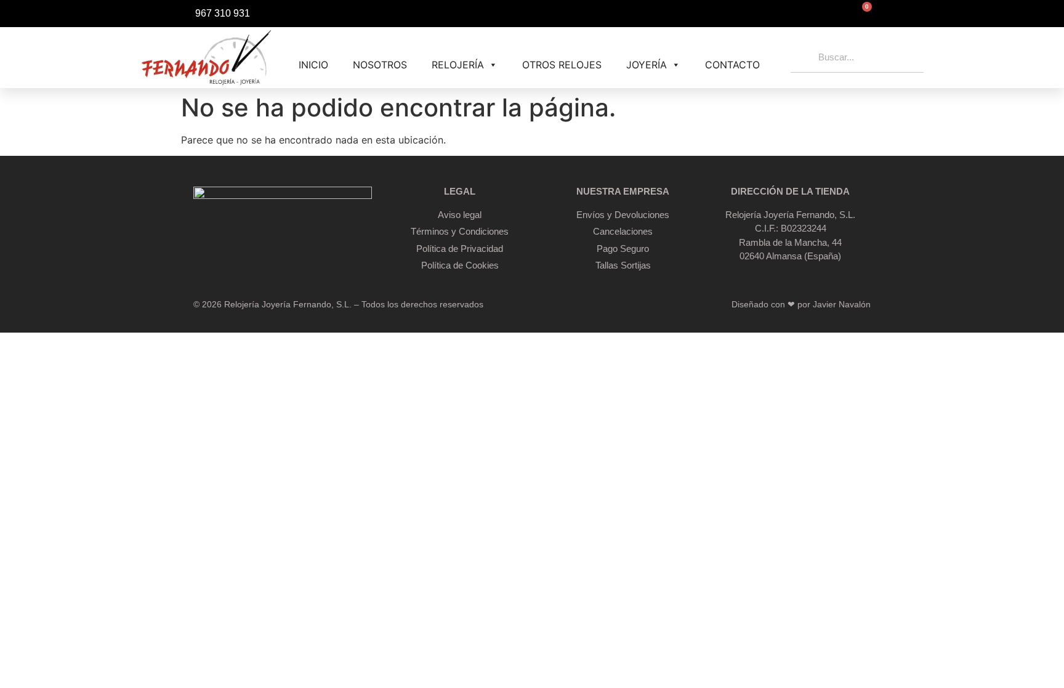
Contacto (732, 65)
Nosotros (380, 65)
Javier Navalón (842, 304)
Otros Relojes (562, 65)
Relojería (458, 65)
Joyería (646, 65)
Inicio (313, 65)
